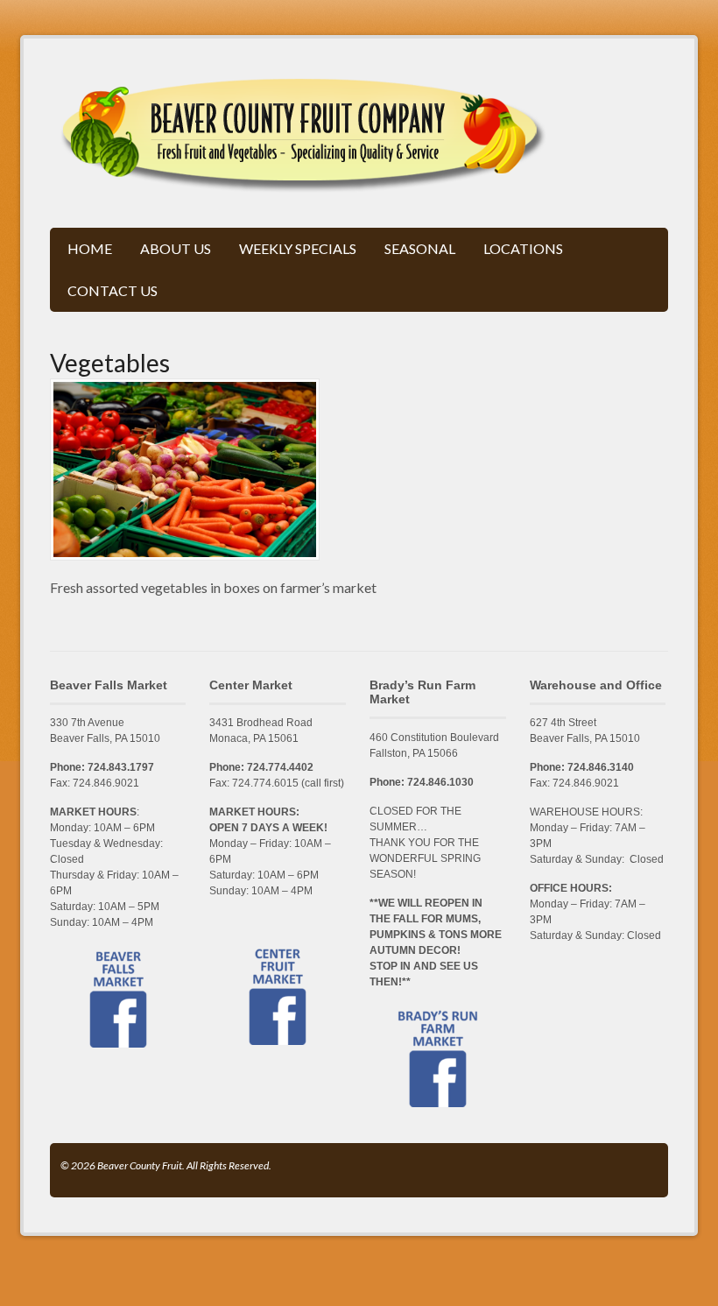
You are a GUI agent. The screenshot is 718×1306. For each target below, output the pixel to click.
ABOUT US (175, 248)
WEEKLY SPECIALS (297, 248)
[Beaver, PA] (304, 183)
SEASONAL (419, 248)
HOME (89, 248)
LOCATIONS (523, 248)
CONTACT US (112, 290)
